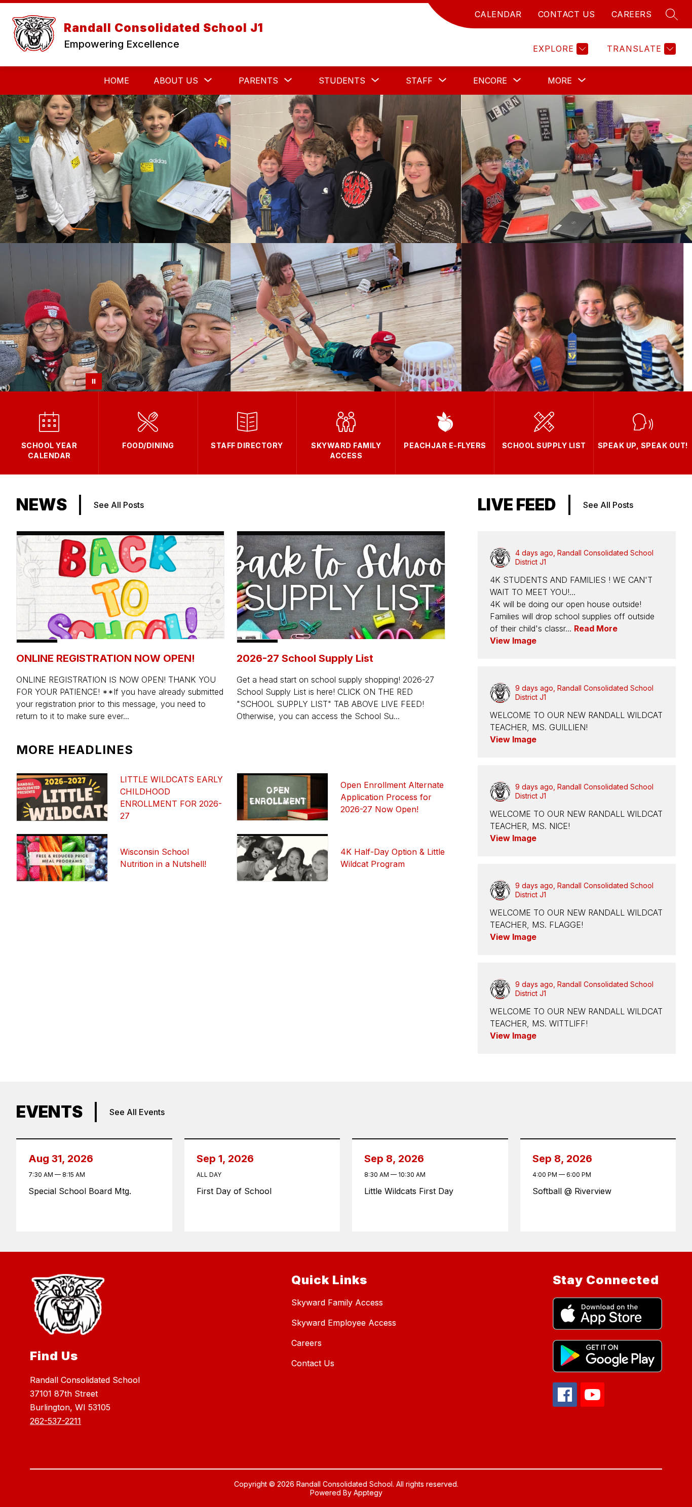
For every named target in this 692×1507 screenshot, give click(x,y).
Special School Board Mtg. (82, 1191)
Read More (596, 628)
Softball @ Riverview (574, 1191)
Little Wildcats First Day (411, 1191)
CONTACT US (566, 14)
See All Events (137, 1112)
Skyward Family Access (337, 1302)
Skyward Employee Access (343, 1323)
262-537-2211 (55, 1421)
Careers (306, 1343)
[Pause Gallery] (94, 381)
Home (116, 80)
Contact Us (312, 1363)
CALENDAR (498, 14)
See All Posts (119, 505)
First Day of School (237, 1191)
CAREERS (631, 14)
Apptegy (368, 1492)
